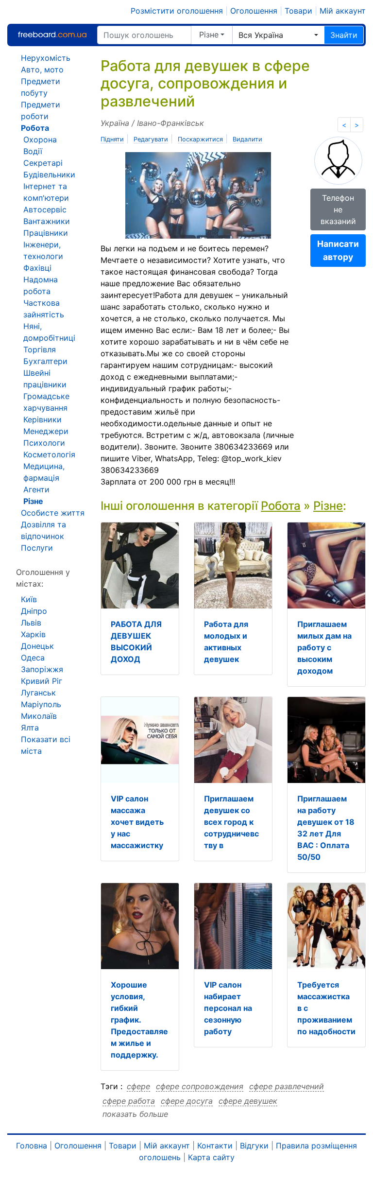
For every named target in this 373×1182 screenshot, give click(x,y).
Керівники (42, 419)
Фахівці (37, 268)
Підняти (112, 139)
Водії (32, 151)
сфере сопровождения (199, 1086)
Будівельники (49, 174)
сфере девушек (248, 1101)
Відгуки (254, 1145)
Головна (31, 1145)
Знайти (343, 35)
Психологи (44, 443)
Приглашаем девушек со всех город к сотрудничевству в (231, 822)
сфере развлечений (286, 1086)
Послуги (37, 548)
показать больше (135, 1114)
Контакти (215, 1145)
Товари (298, 11)
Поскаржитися (200, 139)
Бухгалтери (45, 361)
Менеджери (45, 431)
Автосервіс (45, 209)
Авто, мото (42, 69)
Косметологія (49, 454)
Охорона (40, 139)
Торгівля (39, 349)
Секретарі (43, 163)
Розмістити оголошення (177, 11)
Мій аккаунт (343, 11)
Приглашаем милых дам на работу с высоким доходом (324, 647)
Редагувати (151, 139)
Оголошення (253, 11)
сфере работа (128, 1101)
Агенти (36, 489)
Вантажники (46, 221)
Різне (209, 34)
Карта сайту (211, 1157)
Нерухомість (45, 58)
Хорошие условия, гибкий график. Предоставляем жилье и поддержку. (139, 1020)
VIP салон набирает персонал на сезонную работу (228, 1008)
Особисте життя (53, 513)
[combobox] (278, 35)
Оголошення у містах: (43, 578)
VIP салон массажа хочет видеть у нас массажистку (137, 822)
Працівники (45, 233)
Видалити (247, 139)
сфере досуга (187, 1101)
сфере (138, 1086)
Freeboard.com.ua (52, 35)
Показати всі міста (45, 745)
